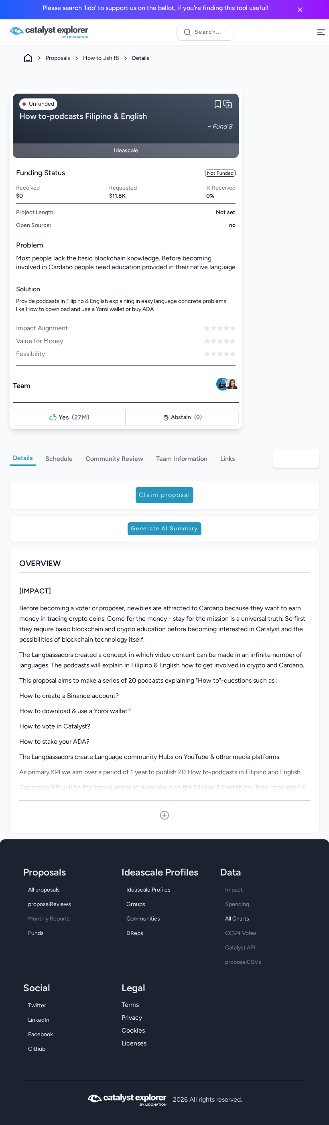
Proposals (58, 58)
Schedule (59, 458)
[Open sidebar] (321, 32)
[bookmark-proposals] (218, 104)
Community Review (114, 458)
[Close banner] (300, 9)
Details (22, 458)
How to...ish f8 (101, 58)
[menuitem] (66, 890)
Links (227, 458)
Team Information (181, 458)
